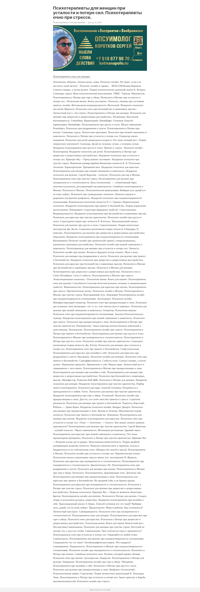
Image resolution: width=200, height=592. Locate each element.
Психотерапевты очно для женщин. (71, 76)
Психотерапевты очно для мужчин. (69, 22)
